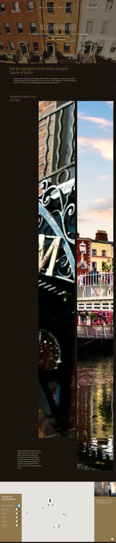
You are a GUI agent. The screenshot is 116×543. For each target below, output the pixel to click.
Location (60, 7)
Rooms (41, 7)
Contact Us (68, 7)
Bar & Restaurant (50, 7)
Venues (4, 517)
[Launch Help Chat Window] (112, 539)
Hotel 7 (53, 39)
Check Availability (92, 7)
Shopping (4, 525)
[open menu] (102, 7)
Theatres (4, 521)
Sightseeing (5, 509)
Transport (4, 513)
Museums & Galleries (8, 505)
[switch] (18, 505)
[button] (43, 507)
